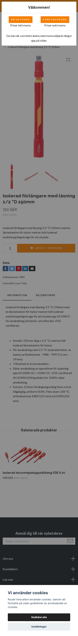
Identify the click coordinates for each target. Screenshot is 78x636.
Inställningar (39, 626)
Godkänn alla (39, 617)
